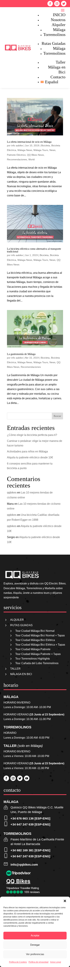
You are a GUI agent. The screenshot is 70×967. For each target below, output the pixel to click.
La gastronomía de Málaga (21, 354)
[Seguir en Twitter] (63, 3)
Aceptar (35, 935)
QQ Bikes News (35, 154)
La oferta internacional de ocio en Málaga (29, 141)
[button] (65, 901)
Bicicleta (45, 145)
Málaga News (25, 150)
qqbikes (11, 492)
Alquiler (58, 24)
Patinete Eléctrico (16, 154)
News (52, 150)
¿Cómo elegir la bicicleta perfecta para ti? (32, 435)
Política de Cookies (18, 962)
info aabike (17, 145)
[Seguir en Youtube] (26, 778)
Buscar (57, 416)
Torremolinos (54, 34)
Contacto (57, 77)
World (31, 159)
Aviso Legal (55, 962)
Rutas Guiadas (53, 43)
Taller (60, 62)
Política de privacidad (38, 962)
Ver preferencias (35, 954)
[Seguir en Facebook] (50, 3)
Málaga (59, 29)
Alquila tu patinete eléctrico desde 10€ (30, 457)
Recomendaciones (17, 159)
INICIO (59, 15)
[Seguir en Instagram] (57, 3)
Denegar (35, 944)
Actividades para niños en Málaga (27, 451)
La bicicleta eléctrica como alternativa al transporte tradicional (34, 250)
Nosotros (58, 20)
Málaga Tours (40, 150)
